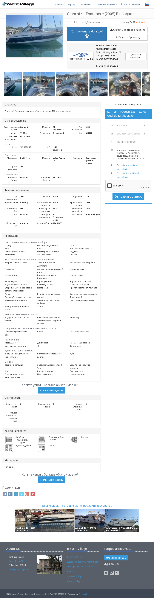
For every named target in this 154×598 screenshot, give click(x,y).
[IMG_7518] (72, 84)
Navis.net (83, 594)
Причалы (86, 4)
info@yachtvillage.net (19, 569)
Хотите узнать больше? (87, 31)
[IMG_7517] (39, 84)
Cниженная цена (106, 4)
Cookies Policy (74, 576)
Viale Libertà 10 (16, 561)
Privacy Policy (73, 581)
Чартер (71, 4)
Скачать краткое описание (129, 29)
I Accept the (127, 167)
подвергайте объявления (80, 566)
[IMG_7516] (99, 84)
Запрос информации (116, 557)
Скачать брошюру (129, 37)
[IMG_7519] (13, 84)
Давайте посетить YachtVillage (82, 561)
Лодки (58, 4)
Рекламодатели (75, 556)
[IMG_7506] (125, 84)
